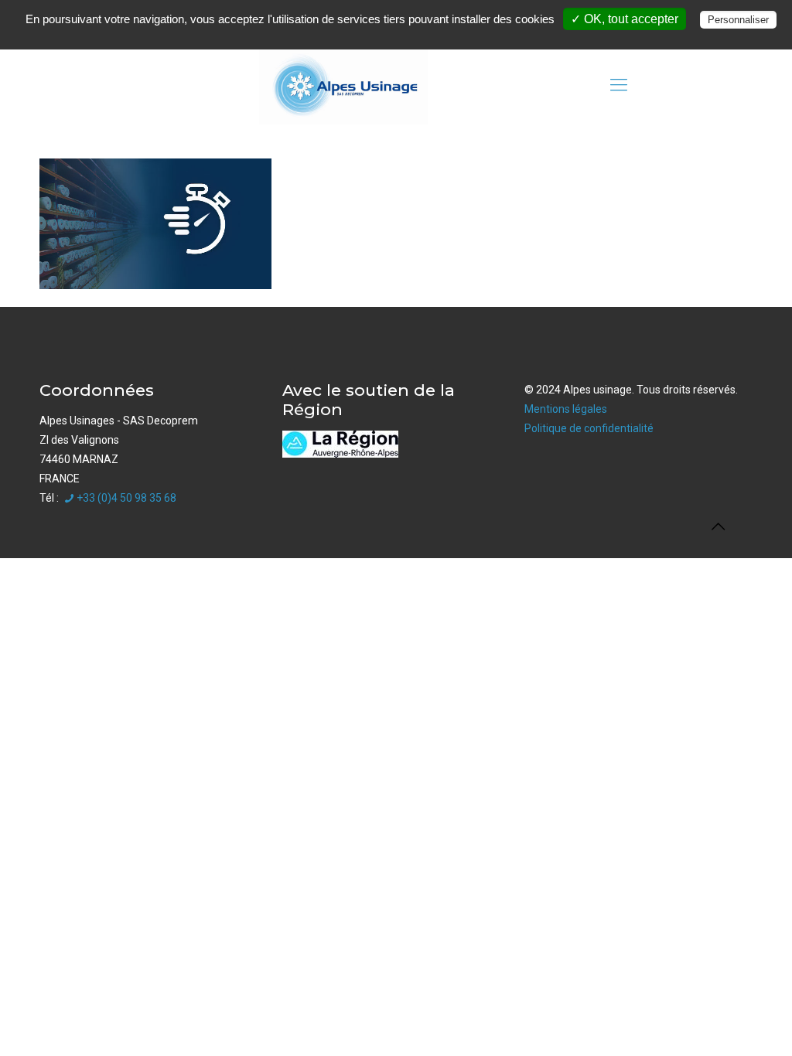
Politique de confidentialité (589, 428)
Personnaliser (738, 20)
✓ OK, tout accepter (624, 19)
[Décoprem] (343, 85)
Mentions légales (565, 409)
